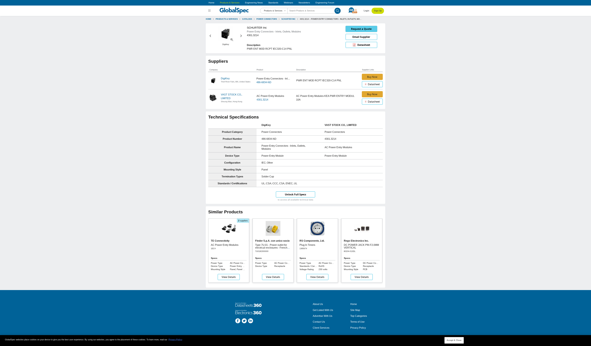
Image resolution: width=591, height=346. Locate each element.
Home (211, 2)
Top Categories (358, 316)
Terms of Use (357, 321)
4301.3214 (262, 99)
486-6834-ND (263, 82)
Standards (273, 2)
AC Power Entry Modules (224, 245)
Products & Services (229, 2)
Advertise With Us (322, 316)
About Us (318, 304)
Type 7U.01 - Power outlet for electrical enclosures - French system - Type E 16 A (271, 248)
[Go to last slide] (210, 36)
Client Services (321, 327)
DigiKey (225, 78)
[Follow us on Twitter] (244, 321)
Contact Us (319, 321)
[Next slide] (241, 36)
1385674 (303, 248)
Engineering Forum (325, 2)
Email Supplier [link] (361, 37)
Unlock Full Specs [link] (295, 194)
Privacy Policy (358, 327)
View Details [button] (229, 277)
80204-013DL (350, 251)
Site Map (355, 310)
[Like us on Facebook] (237, 321)
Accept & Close (454, 340)
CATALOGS (247, 19)
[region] (295, 340)
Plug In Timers (307, 245)
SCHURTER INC (288, 19)
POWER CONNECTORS (266, 19)
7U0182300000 (261, 251)
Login (366, 11)
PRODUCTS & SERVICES (227, 19)
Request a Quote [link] (361, 29)
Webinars (288, 2)
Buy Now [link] (372, 77)
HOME (208, 19)
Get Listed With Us (323, 310)
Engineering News (254, 2)
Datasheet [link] (363, 45)
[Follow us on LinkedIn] (250, 321)
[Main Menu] (210, 10)
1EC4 (213, 248)
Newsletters (304, 2)
